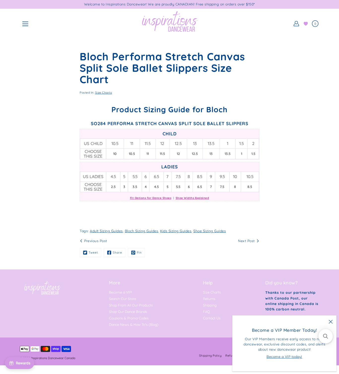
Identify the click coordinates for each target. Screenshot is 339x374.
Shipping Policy (210, 355)
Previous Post (95, 241)
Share (117, 252)
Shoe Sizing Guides (209, 231)
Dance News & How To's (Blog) (133, 324)
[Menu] (25, 24)
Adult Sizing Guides (106, 231)
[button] (325, 336)
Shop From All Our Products (131, 305)
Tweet (93, 252)
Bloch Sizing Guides (141, 231)
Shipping (210, 305)
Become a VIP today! (284, 356)
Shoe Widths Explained (192, 198)
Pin (139, 252)
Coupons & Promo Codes (129, 318)
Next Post (246, 241)
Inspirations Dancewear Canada (53, 358)
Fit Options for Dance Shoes (150, 198)
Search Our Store (122, 299)
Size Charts (103, 92)
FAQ (206, 311)
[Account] (296, 24)
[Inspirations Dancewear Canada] (169, 23)
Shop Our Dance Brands (128, 311)
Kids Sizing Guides (175, 231)
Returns (209, 299)
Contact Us (212, 318)
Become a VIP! (120, 292)
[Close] (331, 321)
